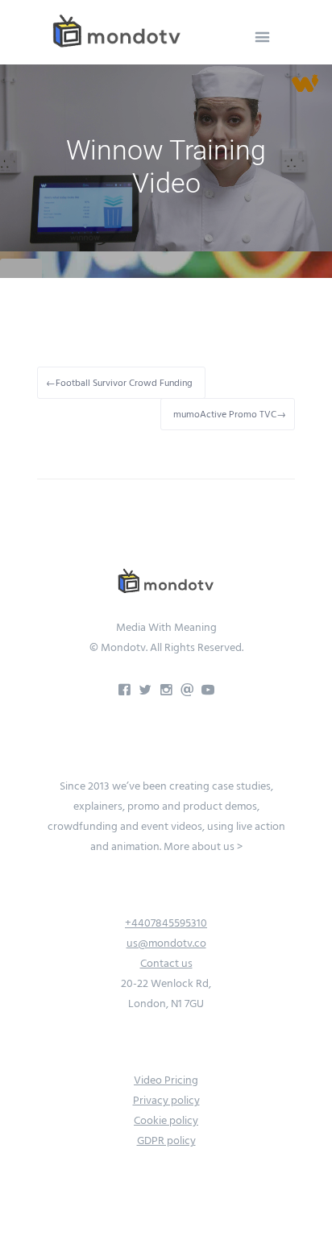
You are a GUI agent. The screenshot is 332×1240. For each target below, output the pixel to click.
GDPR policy (166, 1141)
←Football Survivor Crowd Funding (119, 383)
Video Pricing (166, 1080)
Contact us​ (166, 964)
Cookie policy (166, 1121)
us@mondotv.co (166, 943)
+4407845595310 (166, 923)
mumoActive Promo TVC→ (229, 414)
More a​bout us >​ (203, 847)
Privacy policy (166, 1101)
